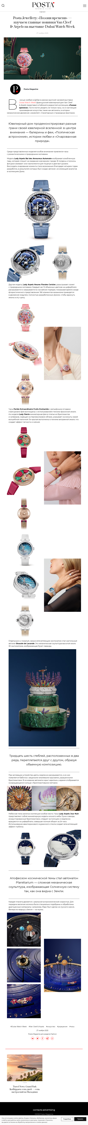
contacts (37, 1110)
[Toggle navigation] (84, 6)
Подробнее (67, 1119)
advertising (49, 1110)
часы (72, 1027)
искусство (51, 1027)
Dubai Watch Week (27, 103)
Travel (25, 1082)
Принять (80, 1119)
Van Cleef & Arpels (37, 1027)
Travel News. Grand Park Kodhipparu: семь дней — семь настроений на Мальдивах (25, 1089)
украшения (62, 1027)
